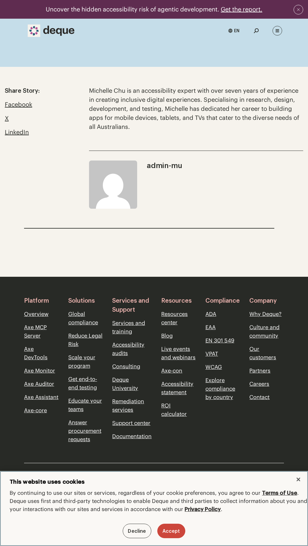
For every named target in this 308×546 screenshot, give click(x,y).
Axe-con (171, 370)
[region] (154, 508)
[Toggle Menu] (277, 31)
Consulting (126, 366)
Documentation (132, 436)
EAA (210, 327)
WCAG (213, 366)
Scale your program (81, 361)
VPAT (211, 353)
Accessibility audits (128, 349)
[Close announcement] (298, 9)
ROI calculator (174, 409)
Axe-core (35, 410)
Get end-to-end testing (82, 383)
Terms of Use (279, 492)
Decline (137, 531)
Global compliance (83, 318)
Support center (131, 423)
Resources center (174, 318)
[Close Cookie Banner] (298, 479)
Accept (171, 531)
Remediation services (128, 405)
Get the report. (241, 9)
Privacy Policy (203, 509)
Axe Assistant (41, 397)
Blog (167, 335)
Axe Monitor (39, 370)
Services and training (128, 327)
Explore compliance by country (220, 389)
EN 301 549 (219, 340)
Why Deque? (265, 313)
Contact (259, 397)
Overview (36, 313)
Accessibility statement (177, 388)
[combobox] (234, 31)
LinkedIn (17, 132)
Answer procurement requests (84, 431)
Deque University (125, 384)
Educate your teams (85, 405)
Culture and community (264, 331)
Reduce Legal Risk (85, 340)
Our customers (262, 353)
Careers (259, 383)
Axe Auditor (39, 383)
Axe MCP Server (35, 331)
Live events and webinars (178, 353)
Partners (259, 370)
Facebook (18, 104)
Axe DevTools (36, 353)
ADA (210, 313)
